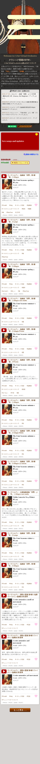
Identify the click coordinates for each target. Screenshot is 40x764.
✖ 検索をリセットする (20, 163)
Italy (11, 205)
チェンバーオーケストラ (10, 628)
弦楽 (29, 624)
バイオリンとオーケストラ (11, 209)
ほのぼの (5, 291)
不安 (12, 393)
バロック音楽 (20, 205)
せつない (5, 393)
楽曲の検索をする (32, 154)
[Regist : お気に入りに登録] (36, 205)
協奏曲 (30, 205)
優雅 (29, 209)
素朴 (24, 287)
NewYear (10, 212)
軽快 (24, 209)
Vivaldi (5, 205)
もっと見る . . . (20, 710)
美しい (13, 291)
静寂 (24, 389)
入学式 (18, 212)
